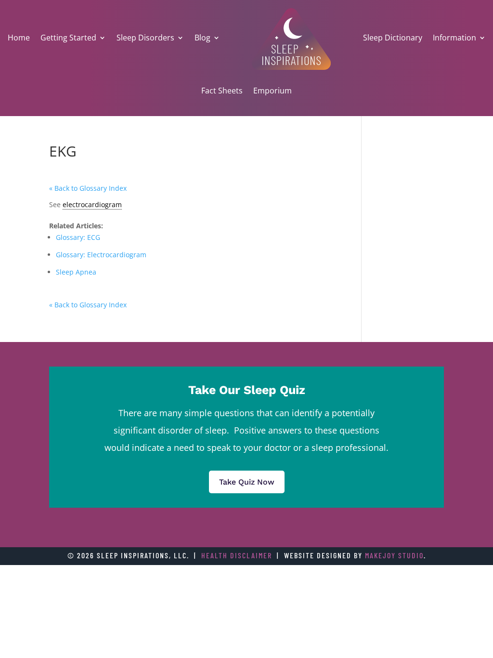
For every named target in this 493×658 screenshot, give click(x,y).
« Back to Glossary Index (88, 188)
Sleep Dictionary (392, 37)
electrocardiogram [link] (92, 204)
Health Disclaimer (236, 555)
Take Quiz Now (246, 482)
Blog (202, 37)
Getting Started (68, 37)
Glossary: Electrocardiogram (101, 254)
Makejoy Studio (394, 555)
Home (19, 37)
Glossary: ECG (78, 237)
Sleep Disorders (145, 37)
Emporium (272, 90)
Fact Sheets (222, 90)
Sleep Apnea (76, 271)
